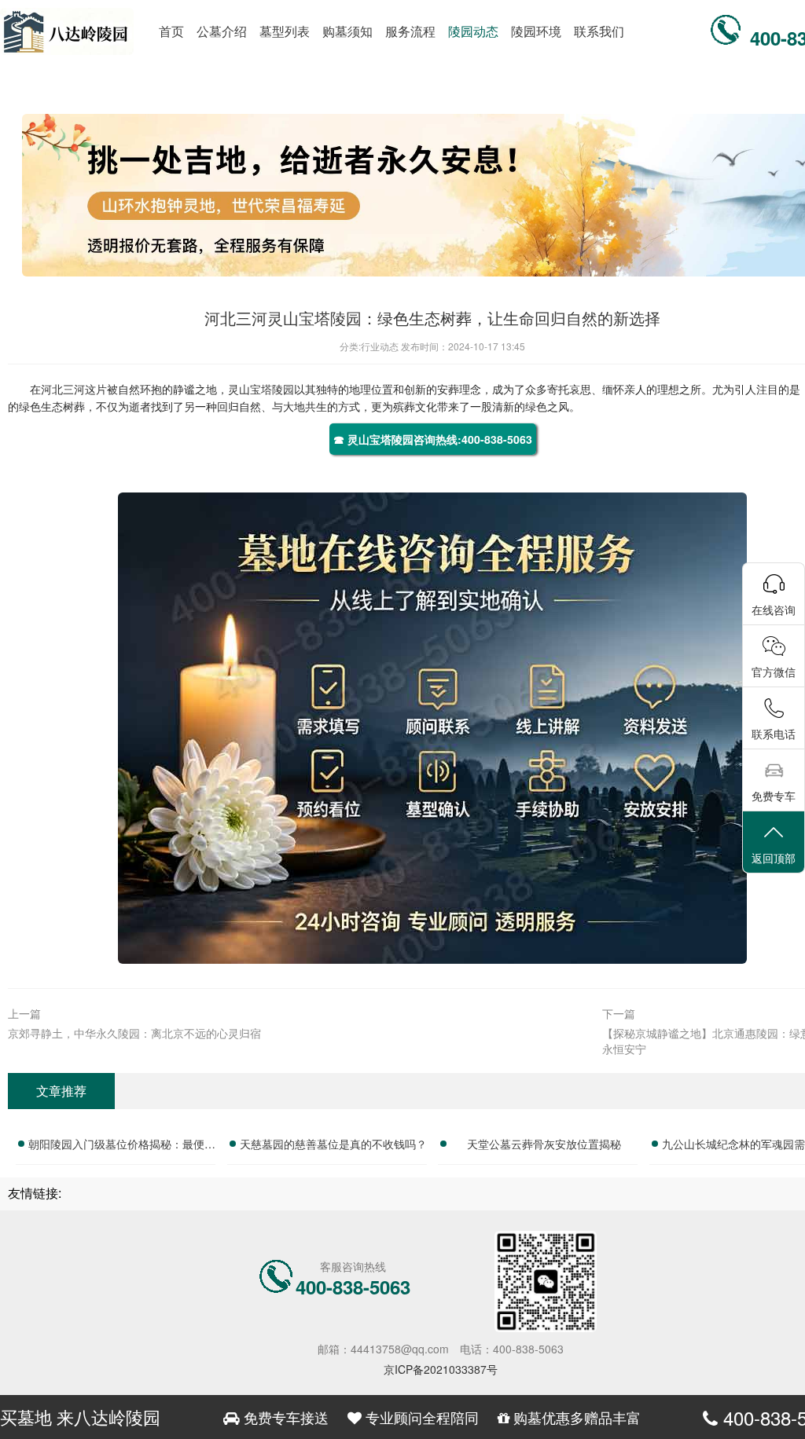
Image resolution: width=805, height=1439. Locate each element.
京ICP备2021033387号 (441, 1369)
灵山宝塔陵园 (261, 389)
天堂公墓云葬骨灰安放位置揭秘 (544, 1144)
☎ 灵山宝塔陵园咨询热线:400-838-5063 (432, 439)
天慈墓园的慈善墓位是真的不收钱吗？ (333, 1144)
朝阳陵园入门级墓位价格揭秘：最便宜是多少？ (121, 1146)
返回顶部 (774, 858)
